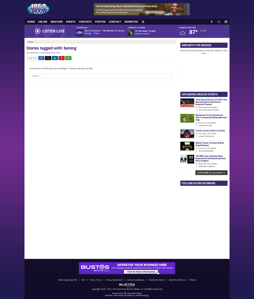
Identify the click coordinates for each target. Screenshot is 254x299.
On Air (42, 21)
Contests (85, 21)
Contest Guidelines (135, 279)
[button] (143, 21)
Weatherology (142, 295)
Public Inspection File (67, 279)
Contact (115, 21)
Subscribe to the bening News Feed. (45, 52)
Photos (100, 21)
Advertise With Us (177, 279)
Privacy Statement (114, 279)
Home (31, 21)
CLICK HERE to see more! (210, 172)
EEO (83, 279)
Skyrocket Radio (134, 293)
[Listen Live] (154, 33)
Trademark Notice (156, 279)
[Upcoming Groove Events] (187, 104)
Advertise (131, 21)
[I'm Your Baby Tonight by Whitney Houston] (131, 33)
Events (70, 21)
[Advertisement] (142, 9)
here (204, 53)
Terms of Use (95, 279)
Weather (57, 21)
